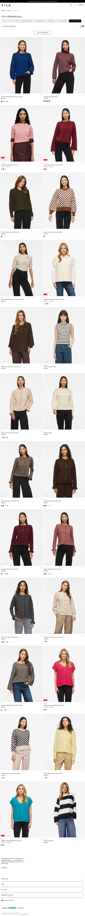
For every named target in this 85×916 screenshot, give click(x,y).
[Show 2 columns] (83, 26)
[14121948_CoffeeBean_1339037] (44, 506)
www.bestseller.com (25, 914)
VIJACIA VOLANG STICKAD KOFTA (10, 433)
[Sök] (74, 5)
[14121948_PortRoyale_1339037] (3, 438)
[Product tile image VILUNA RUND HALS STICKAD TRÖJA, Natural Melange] (21, 742)
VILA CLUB (4, 879)
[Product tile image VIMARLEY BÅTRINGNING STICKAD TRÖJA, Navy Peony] (21, 65)
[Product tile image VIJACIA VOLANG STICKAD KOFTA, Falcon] (21, 469)
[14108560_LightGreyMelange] (5, 169)
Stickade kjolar (51, 21)
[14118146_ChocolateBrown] (46, 169)
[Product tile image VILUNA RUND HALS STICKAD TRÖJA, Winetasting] (64, 133)
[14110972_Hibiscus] (7, 101)
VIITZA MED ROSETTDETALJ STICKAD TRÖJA (12, 299)
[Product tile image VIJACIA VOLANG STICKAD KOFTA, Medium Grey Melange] (21, 606)
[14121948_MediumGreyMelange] (5, 438)
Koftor (16, 21)
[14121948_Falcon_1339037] (7, 438)
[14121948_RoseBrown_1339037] (44, 574)
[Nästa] (1, 66)
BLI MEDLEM (4, 867)
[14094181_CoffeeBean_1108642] (46, 101)
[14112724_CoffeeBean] (46, 641)
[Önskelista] (76, 5)
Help (2, 884)
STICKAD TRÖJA (48, 433)
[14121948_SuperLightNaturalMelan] (1, 438)
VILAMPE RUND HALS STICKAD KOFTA (53, 637)
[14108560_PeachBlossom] (1, 169)
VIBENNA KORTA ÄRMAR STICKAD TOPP (54, 299)
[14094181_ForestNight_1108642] (50, 101)
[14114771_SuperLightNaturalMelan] (44, 304)
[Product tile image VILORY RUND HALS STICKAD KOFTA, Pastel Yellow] (64, 742)
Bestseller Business (7, 895)
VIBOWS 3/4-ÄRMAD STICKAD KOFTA (11, 366)
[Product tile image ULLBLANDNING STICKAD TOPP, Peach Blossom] (21, 133)
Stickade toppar (40, 21)
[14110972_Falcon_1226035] (3, 101)
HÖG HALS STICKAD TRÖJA (51, 96)
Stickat (8, 10)
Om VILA (4, 889)
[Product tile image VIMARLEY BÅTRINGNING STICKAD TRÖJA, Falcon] (21, 674)
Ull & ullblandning (75, 21)
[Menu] (82, 5)
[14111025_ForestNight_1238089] (1, 236)
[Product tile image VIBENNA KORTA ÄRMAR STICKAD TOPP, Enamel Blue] (21, 809)
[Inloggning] (71, 5)
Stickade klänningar (26, 21)
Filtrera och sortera (9, 26)
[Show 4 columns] (80, 26)
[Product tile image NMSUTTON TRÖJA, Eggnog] (64, 809)
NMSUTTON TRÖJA (48, 840)
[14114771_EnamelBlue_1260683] (48, 304)
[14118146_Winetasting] (44, 169)
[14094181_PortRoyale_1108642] (44, 101)
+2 (8, 437)
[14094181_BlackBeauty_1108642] (48, 101)
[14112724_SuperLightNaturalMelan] (44, 641)
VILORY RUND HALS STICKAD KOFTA (10, 232)
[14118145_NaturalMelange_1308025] (46, 236)
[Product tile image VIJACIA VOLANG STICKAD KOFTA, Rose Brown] (64, 537)
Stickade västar (63, 21)
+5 (8, 101)
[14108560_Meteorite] (3, 169)
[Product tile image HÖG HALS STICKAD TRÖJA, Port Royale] (64, 65)
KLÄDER (3, 10)
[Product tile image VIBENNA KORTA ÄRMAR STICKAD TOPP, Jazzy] (64, 674)
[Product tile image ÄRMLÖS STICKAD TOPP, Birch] (64, 335)
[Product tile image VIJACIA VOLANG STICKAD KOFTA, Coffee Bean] (64, 469)
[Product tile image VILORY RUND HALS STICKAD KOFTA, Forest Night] (21, 200)
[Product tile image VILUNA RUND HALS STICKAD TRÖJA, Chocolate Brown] (64, 200)
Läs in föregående (42, 32)
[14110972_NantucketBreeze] (7, 710)
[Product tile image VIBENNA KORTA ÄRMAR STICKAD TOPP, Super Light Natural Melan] (64, 268)
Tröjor (9, 21)
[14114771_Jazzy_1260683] (46, 304)
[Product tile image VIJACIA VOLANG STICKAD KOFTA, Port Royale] (21, 537)
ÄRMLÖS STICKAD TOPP (50, 366)
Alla (4, 21)
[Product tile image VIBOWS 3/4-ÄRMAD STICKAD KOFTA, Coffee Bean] (21, 335)
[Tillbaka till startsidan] (5, 5)
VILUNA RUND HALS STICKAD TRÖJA (53, 165)
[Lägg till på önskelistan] (41, 95)
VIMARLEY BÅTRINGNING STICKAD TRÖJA (12, 96)
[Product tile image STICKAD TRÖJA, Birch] (64, 401)
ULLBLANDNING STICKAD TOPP (9, 165)
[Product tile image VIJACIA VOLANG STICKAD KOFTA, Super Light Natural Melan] (21, 401)
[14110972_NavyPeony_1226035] (1, 101)
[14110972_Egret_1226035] (5, 101)
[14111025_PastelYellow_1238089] (3, 236)
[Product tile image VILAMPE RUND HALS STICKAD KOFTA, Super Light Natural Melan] (64, 606)
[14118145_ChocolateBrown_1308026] (44, 236)
